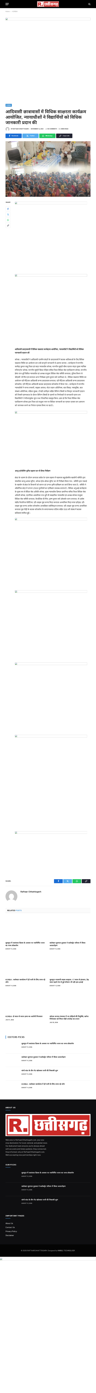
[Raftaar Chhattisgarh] (48, 4)
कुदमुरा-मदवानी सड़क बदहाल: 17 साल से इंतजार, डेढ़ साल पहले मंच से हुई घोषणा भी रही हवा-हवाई (69, 980)
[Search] (89, 4)
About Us (9, 1223)
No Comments (52, 129)
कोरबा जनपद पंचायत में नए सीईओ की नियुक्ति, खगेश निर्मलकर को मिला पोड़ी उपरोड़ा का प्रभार (69, 1017)
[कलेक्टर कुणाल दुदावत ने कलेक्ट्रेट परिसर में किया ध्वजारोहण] (70, 927)
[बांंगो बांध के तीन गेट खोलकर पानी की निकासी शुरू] (12, 1073)
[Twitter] (8, 214)
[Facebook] (8, 209)
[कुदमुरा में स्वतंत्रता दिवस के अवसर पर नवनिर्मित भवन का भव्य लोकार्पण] (26, 927)
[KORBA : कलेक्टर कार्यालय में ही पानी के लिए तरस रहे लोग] (26, 964)
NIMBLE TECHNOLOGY (66, 1251)
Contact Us (10, 1227)
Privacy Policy (11, 1231)
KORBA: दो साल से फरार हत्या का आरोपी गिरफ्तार (24, 1016)
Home (8, 11)
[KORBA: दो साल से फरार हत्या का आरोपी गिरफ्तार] (26, 1001)
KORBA (14, 11)
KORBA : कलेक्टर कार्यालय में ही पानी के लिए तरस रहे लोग (25, 980)
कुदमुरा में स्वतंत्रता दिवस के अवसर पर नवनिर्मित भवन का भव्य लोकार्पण (25, 943)
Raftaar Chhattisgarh (21, 129)
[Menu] (7, 4)
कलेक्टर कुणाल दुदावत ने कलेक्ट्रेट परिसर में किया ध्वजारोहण (67, 943)
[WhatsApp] (8, 220)
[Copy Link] (8, 225)
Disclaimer (10, 1235)
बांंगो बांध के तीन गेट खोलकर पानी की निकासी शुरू (40, 1070)
